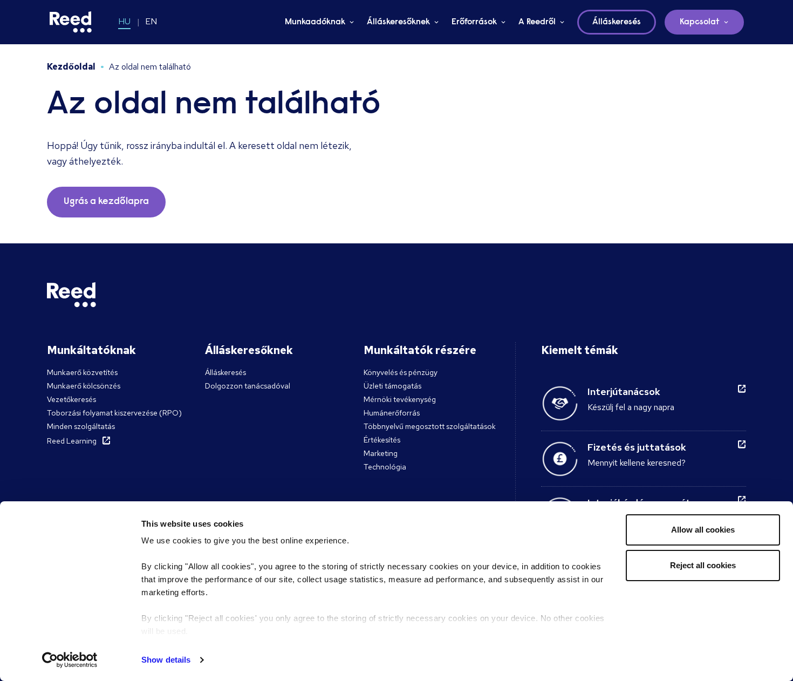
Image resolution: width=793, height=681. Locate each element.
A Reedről (537, 22)
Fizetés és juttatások (636, 447)
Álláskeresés (225, 372)
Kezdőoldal (71, 66)
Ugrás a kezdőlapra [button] (106, 202)
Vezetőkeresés (71, 399)
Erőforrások (474, 22)
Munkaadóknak (315, 22)
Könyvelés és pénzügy (400, 372)
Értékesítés (382, 440)
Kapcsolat (700, 22)
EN (151, 21)
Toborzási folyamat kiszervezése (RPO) (114, 413)
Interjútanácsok (623, 391)
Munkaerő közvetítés (82, 372)
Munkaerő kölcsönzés (83, 386)
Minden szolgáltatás (81, 426)
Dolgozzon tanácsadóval (247, 386)
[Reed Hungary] (70, 22)
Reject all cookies (703, 565)
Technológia (385, 467)
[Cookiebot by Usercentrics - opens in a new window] (70, 660)
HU (124, 21)
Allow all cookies (703, 529)
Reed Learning (72, 441)
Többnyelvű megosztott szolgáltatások (430, 426)
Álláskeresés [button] (616, 22)
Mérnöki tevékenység (400, 399)
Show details (165, 659)
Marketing (381, 453)
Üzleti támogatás (392, 386)
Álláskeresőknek (398, 22)
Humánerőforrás (392, 413)
